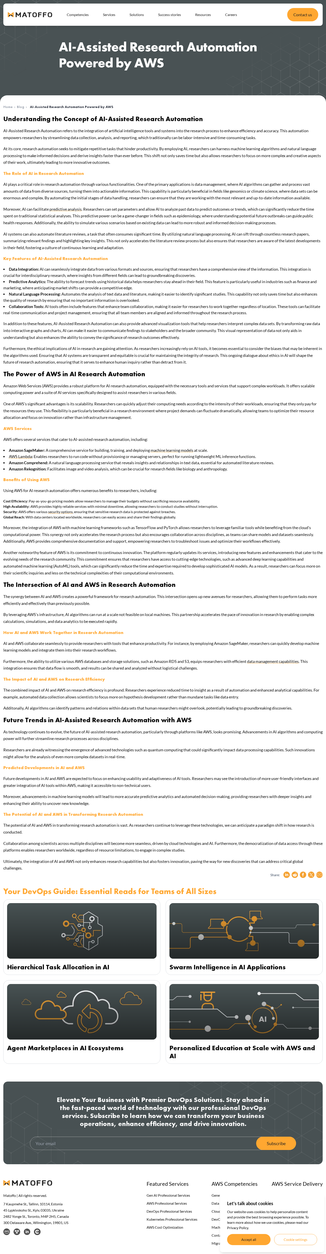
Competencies (78, 14)
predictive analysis (65, 209)
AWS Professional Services (167, 1203)
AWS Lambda (20, 456)
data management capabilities (273, 661)
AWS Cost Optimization (165, 1227)
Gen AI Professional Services (168, 1195)
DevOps (218, 1219)
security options (60, 512)
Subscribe (276, 1143)
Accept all (248, 1239)
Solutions (137, 14)
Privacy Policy (237, 1228)
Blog (20, 106)
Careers (231, 14)
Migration (219, 1243)
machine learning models (172, 450)
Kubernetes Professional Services (172, 1219)
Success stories (169, 14)
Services (109, 14)
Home (8, 106)
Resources (203, 14)
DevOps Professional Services (169, 1211)
